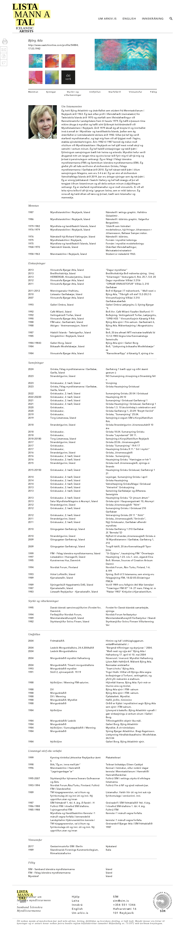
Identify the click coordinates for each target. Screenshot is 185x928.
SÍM (116, 897)
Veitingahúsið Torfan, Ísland (65, 315)
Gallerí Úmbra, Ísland (61, 305)
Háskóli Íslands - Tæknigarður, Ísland (70, 333)
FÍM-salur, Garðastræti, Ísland (66, 322)
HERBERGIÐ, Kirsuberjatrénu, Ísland (70, 277)
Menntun (33, 92)
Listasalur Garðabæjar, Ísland (66, 294)
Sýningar (51, 92)
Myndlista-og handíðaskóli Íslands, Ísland (73, 226)
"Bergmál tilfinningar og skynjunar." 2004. (129, 648)
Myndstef (33, 876)
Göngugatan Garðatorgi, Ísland (67, 529)
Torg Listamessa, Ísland (63, 418)
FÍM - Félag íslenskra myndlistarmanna (49, 873)
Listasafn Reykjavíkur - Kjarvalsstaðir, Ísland (74, 592)
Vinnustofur (135, 92)
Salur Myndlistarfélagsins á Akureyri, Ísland (74, 501)
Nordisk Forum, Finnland (64, 567)
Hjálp (76, 897)
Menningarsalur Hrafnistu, (64, 291)
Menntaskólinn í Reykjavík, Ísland (68, 254)
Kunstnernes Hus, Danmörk (65, 560)
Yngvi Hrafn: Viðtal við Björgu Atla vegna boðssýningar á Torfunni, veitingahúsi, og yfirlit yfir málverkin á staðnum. (129, 675)
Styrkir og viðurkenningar (72, 93)
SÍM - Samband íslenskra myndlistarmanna (51, 869)
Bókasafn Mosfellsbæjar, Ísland (67, 347)
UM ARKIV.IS (107, 19)
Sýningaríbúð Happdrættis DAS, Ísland (71, 585)
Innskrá (77, 905)
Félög (153, 92)
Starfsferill (115, 92)
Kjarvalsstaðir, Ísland (61, 578)
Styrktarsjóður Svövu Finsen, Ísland (69, 622)
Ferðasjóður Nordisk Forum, (66, 615)
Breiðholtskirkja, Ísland (63, 273)
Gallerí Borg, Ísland (61, 343)
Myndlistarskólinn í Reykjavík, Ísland (70, 212)
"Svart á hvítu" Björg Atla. (120, 669)
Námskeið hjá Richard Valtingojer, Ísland (72, 237)
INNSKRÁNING (153, 19)
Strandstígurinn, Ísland (62, 376)
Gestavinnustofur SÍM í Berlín (66, 846)
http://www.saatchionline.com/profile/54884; (53, 45)
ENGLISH (129, 19)
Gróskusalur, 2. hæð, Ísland (65, 383)
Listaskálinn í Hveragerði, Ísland (67, 557)
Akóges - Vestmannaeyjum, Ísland (68, 326)
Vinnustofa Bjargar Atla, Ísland (67, 270)
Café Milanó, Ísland (60, 312)
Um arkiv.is (80, 913)
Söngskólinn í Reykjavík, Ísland (67, 336)
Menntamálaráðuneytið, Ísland (67, 618)
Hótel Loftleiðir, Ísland (62, 574)
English (77, 909)
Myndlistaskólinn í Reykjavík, (66, 240)
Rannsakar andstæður (118, 665)
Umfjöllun (95, 92)
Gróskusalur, (57, 407)
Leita (75, 901)
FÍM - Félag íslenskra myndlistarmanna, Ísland (75, 554)
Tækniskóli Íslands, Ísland (64, 247)
